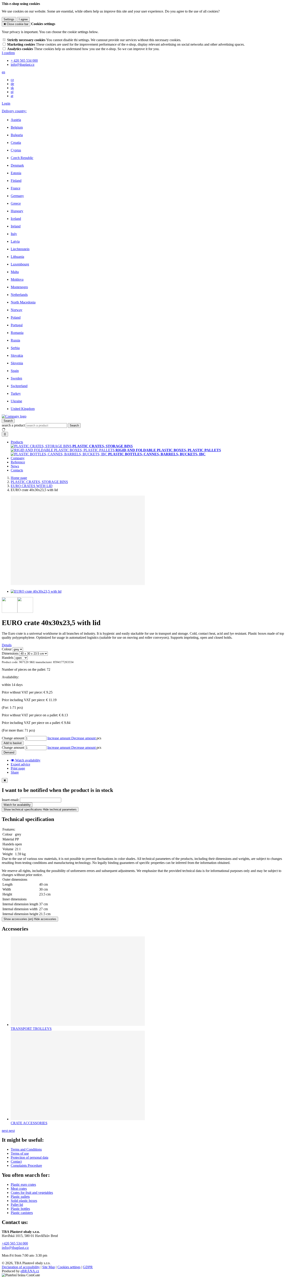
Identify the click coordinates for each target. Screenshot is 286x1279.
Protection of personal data (29, 1157)
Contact (16, 1161)
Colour (7, 649)
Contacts (17, 470)
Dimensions (10, 653)
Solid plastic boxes (24, 1201)
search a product (14, 425)
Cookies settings (68, 1267)
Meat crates (19, 1188)
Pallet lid (17, 1205)
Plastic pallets (20, 1196)
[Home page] (14, 416)
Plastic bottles (20, 1209)
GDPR (88, 1267)
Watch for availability (17, 804)
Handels (7, 658)
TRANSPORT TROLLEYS (31, 1029)
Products (17, 442)
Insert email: (10, 800)
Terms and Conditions (26, 1149)
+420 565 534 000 (15, 1243)
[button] (3, 72)
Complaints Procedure (26, 1165)
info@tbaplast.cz (15, 1247)
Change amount (13, 738)
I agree (23, 19)
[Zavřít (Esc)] (5, 780)
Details (7, 645)
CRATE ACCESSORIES (29, 1123)
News (15, 466)
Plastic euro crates (23, 1184)
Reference (18, 462)
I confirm (8, 53)
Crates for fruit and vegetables (32, 1192)
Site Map (48, 1267)
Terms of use (20, 1153)
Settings (9, 19)
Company (18, 458)
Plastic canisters (22, 1213)
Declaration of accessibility (21, 1267)
